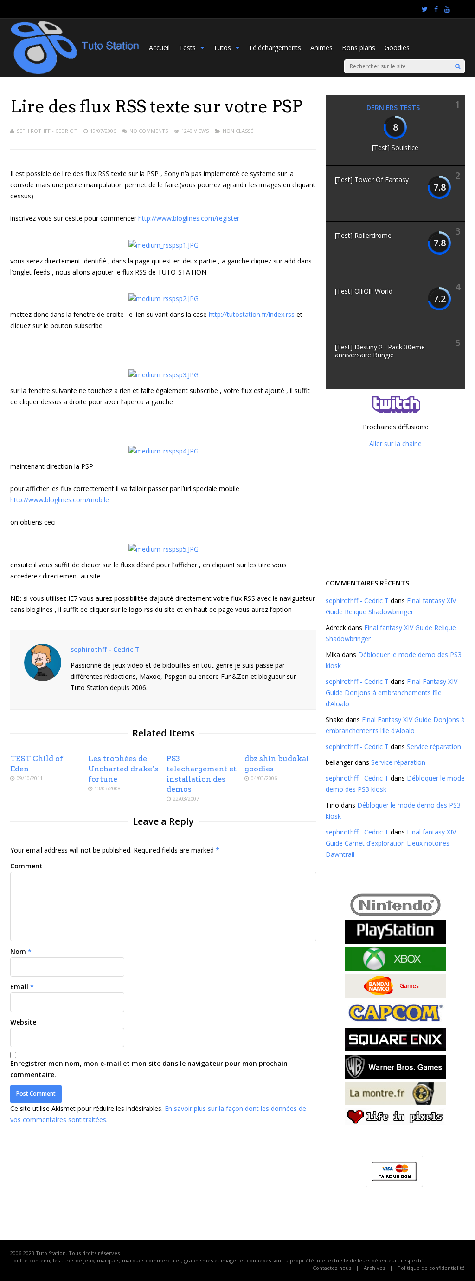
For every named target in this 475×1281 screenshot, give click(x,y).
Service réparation (434, 746)
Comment (26, 865)
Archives (374, 1267)
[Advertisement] (395, 512)
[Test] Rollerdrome (363, 235)
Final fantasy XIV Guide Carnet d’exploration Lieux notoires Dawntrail (391, 843)
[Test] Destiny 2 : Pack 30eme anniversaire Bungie (380, 350)
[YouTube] (447, 9)
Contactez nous (332, 1267)
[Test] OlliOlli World (363, 291)
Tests (187, 47)
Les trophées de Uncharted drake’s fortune (123, 768)
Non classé (238, 130)
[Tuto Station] (75, 73)
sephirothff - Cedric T (47, 130)
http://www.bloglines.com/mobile (59, 499)
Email (19, 986)
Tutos (222, 47)
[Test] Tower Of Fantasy (372, 179)
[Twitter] (425, 9)
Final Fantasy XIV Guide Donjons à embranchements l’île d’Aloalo (391, 692)
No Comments (148, 130)
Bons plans (358, 47)
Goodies (397, 47)
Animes (321, 47)
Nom (18, 951)
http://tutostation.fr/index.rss (252, 314)
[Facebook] (436, 9)
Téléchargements (275, 47)
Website (23, 1022)
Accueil (159, 47)
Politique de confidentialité (431, 1267)
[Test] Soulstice (395, 147)
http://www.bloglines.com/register (188, 218)
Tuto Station (51, 1252)
